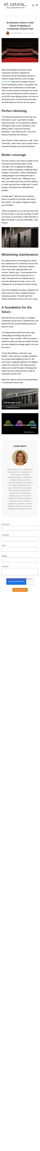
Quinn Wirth (18, 33)
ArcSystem (6, 82)
